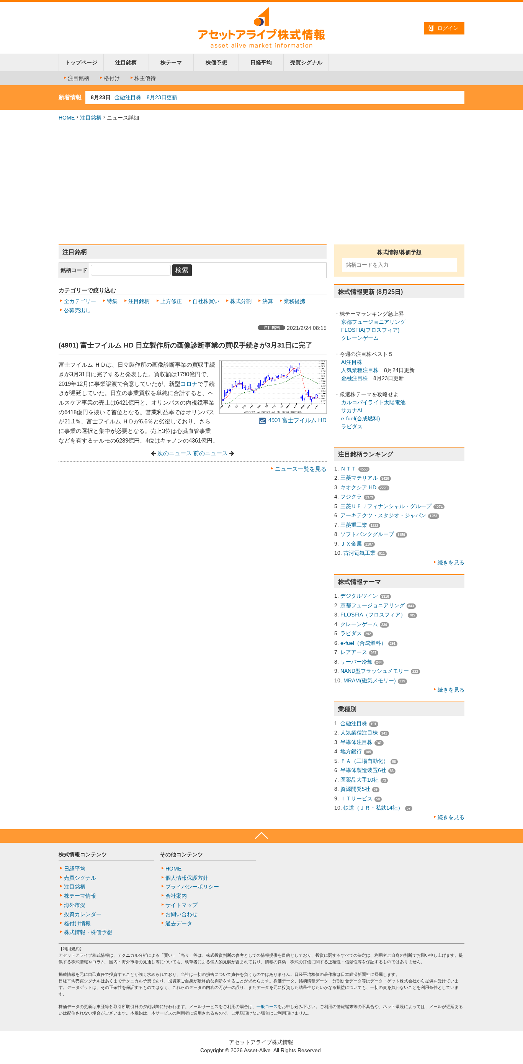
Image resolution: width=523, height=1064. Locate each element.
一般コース (267, 1006)
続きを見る (451, 562)
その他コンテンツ (181, 854)
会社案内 (176, 896)
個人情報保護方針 (186, 878)
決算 (267, 301)
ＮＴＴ (348, 469)
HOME (67, 118)
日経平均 (261, 62)
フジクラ (351, 496)
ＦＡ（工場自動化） (364, 761)
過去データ (178, 923)
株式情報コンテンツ (83, 854)
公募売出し (77, 310)
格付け (112, 78)
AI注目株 (351, 362)
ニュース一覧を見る (301, 469)
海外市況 (74, 905)
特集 (112, 301)
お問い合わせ (181, 914)
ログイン (448, 28)
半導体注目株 (356, 742)
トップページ (81, 62)
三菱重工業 (353, 525)
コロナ (189, 383)
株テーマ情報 (80, 896)
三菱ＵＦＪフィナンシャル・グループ (385, 506)
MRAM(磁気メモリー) (369, 680)
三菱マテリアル (359, 478)
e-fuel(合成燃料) (360, 418)
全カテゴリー (80, 301)
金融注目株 (354, 378)
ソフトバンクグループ (367, 534)
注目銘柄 (126, 62)
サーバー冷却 (356, 662)
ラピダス (352, 426)
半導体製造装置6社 (363, 770)
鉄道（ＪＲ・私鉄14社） (373, 808)
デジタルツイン (359, 596)
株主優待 (145, 78)
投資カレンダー (82, 914)
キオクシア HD (358, 487)
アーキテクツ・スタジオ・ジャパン (383, 515)
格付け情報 (77, 923)
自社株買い (206, 301)
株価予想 (216, 62)
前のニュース (210, 453)
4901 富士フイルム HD (297, 420)
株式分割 (241, 301)
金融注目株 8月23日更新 (145, 97)
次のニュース (174, 453)
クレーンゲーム (360, 338)
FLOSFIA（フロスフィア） (373, 615)
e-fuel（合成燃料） (363, 643)
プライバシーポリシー (192, 887)
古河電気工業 (359, 553)
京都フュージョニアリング (373, 322)
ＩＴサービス (356, 798)
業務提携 (294, 301)
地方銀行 (351, 751)
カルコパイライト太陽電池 (373, 402)
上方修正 (171, 301)
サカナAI (351, 410)
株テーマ (171, 62)
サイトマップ (181, 905)
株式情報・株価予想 (88, 932)
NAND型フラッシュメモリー (374, 671)
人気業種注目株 (360, 370)
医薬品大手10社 (359, 780)
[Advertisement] (261, 183)
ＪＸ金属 (351, 544)
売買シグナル (306, 62)
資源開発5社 (355, 789)
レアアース (353, 652)
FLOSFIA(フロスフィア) (370, 330)
